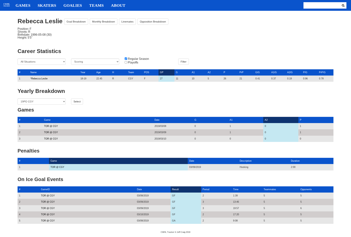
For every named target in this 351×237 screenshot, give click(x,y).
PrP (241, 72)
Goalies (72, 5)
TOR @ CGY (51, 126)
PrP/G (322, 72)
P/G (305, 72)
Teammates (270, 189)
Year (82, 72)
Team (131, 72)
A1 (193, 72)
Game (47, 119)
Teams (96, 5)
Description (246, 160)
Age (98, 72)
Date (156, 119)
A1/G (274, 72)
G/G (257, 72)
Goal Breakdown (76, 21)
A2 (209, 72)
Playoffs (133, 62)
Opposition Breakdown (153, 21)
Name (33, 72)
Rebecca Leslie (39, 78)
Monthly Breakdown (103, 21)
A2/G (290, 72)
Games (23, 5)
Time (235, 189)
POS (146, 72)
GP (161, 72)
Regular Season (138, 58)
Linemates (127, 21)
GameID (45, 189)
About (118, 5)
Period (206, 189)
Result (175, 189)
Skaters (47, 5)
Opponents (306, 189)
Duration (295, 160)
